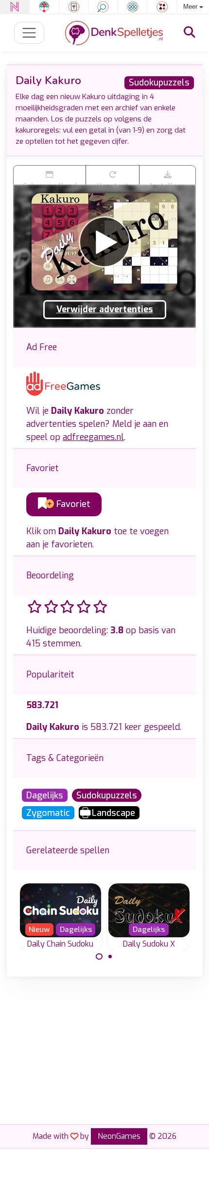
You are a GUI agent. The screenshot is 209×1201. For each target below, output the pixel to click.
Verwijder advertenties (104, 309)
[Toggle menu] (29, 33)
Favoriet (72, 504)
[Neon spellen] (14, 7)
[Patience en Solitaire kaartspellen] (162, 7)
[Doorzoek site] (189, 32)
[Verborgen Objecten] (103, 7)
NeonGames (119, 1136)
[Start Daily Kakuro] (104, 242)
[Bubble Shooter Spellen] (44, 7)
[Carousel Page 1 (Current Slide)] (99, 956)
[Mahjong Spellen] (74, 7)
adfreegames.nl (93, 437)
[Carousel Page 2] (110, 956)
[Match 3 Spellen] (132, 7)
